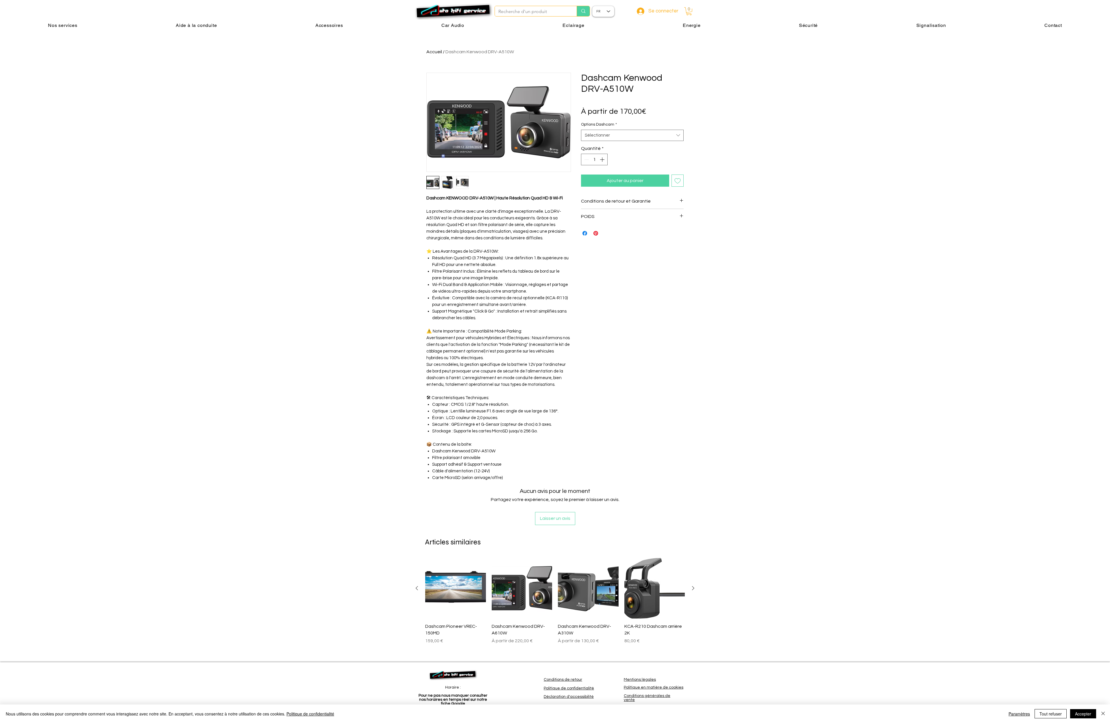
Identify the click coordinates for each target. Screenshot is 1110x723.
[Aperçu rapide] (455, 588)
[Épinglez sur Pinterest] (595, 233)
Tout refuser (1050, 714)
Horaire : (453, 687)
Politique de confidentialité (310, 714)
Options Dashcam (599, 124)
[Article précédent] (416, 588)
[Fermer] (1103, 713)
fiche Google (453, 704)
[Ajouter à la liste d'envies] (677, 181)
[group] (555, 608)
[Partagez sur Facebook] (584, 233)
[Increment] (603, 159)
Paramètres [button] (1019, 714)
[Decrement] (586, 159)
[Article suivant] (693, 588)
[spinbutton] (594, 159)
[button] (689, 11)
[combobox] (632, 135)
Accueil (434, 51)
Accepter (1083, 714)
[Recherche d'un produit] (583, 11)
